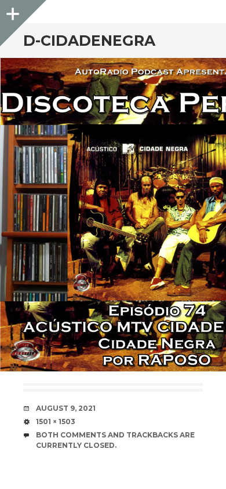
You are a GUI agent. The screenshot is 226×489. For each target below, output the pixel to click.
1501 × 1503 (55, 421)
